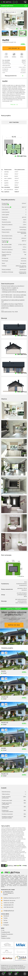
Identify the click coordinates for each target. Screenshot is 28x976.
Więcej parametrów (11, 75)
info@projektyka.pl (16, 2)
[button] (24, 20)
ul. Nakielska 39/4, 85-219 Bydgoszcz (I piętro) (8, 893)
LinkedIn (5, 922)
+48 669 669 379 (8, 905)
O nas (2, 930)
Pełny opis (13, 104)
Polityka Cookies (5, 938)
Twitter (6, 918)
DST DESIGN (12, 969)
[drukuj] (22, 54)
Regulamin (4, 936)
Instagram (6, 925)
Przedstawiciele (5, 932)
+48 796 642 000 (8, 907)
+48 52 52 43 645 (14, 2)
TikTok (5, 920)
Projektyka (3, 8)
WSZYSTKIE (9, 8)
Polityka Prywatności (7, 934)
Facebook (6, 916)
